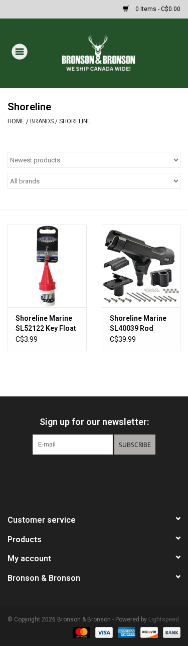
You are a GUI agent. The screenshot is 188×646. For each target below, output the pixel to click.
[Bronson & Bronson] (113, 53)
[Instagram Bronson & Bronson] (112, 475)
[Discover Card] (148, 631)
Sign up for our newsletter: (94, 421)
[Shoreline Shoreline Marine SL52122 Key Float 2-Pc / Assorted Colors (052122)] (47, 266)
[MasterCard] (80, 631)
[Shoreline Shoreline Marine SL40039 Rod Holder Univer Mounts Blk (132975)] (141, 266)
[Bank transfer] (169, 631)
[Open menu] (19, 51)
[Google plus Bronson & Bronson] (94, 475)
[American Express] (125, 631)
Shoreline (75, 121)
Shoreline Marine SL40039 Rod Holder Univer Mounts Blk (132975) (138, 323)
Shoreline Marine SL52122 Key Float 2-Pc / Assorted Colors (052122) (46, 323)
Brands (42, 121)
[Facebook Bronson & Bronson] (77, 475)
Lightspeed (163, 619)
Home (16, 121)
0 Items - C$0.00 (157, 9)
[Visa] (103, 631)
